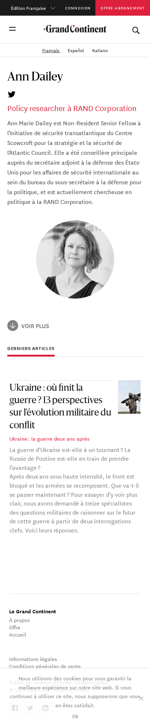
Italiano (100, 50)
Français (51, 50)
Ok (75, 716)
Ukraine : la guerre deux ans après (49, 438)
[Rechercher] (135, 28)
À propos (19, 620)
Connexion (78, 7)
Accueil (17, 634)
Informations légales (33, 659)
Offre (14, 627)
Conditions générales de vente (45, 666)
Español (76, 50)
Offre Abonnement (122, 7)
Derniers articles (31, 348)
